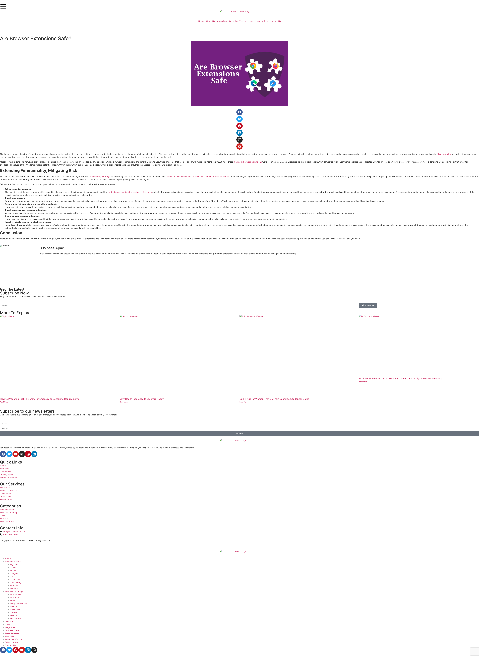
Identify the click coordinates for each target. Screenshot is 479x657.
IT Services (15, 579)
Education (14, 597)
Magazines (10, 627)
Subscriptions (11, 642)
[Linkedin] (239, 133)
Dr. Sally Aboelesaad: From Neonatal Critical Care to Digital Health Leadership (400, 378)
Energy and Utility (18, 603)
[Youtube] (239, 146)
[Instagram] (239, 139)
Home (8, 558)
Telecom (14, 615)
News (7, 624)
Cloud (13, 567)
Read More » (4, 402)
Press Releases (12, 633)
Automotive (15, 594)
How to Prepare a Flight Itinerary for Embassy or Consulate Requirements (39, 399)
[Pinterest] (239, 126)
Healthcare (15, 609)
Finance (13, 606)
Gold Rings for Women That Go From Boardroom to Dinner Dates (274, 399)
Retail (12, 600)
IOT (11, 576)
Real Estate (15, 618)
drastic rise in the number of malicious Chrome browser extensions (199, 176)
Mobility (14, 570)
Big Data (14, 564)
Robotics (14, 585)
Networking (15, 582)
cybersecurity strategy (99, 176)
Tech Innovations (13, 561)
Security (14, 588)
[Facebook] (239, 112)
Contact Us (10, 645)
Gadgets (14, 573)
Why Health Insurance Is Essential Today (142, 399)
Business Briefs (12, 630)
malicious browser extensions (248, 162)
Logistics (14, 612)
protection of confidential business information (130, 192)
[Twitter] (239, 119)
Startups (9, 621)
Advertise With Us (13, 639)
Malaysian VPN (444, 154)
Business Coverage (14, 591)
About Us (9, 636)
